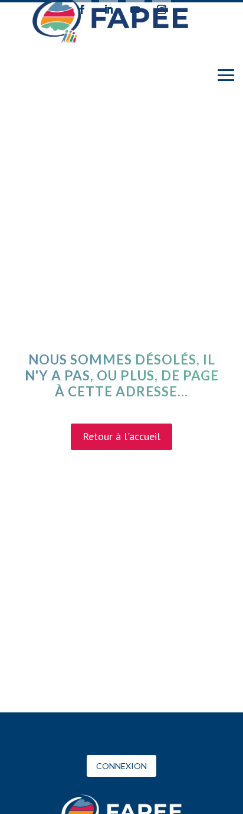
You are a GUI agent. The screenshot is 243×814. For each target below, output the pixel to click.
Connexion (121, 766)
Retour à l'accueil (121, 436)
